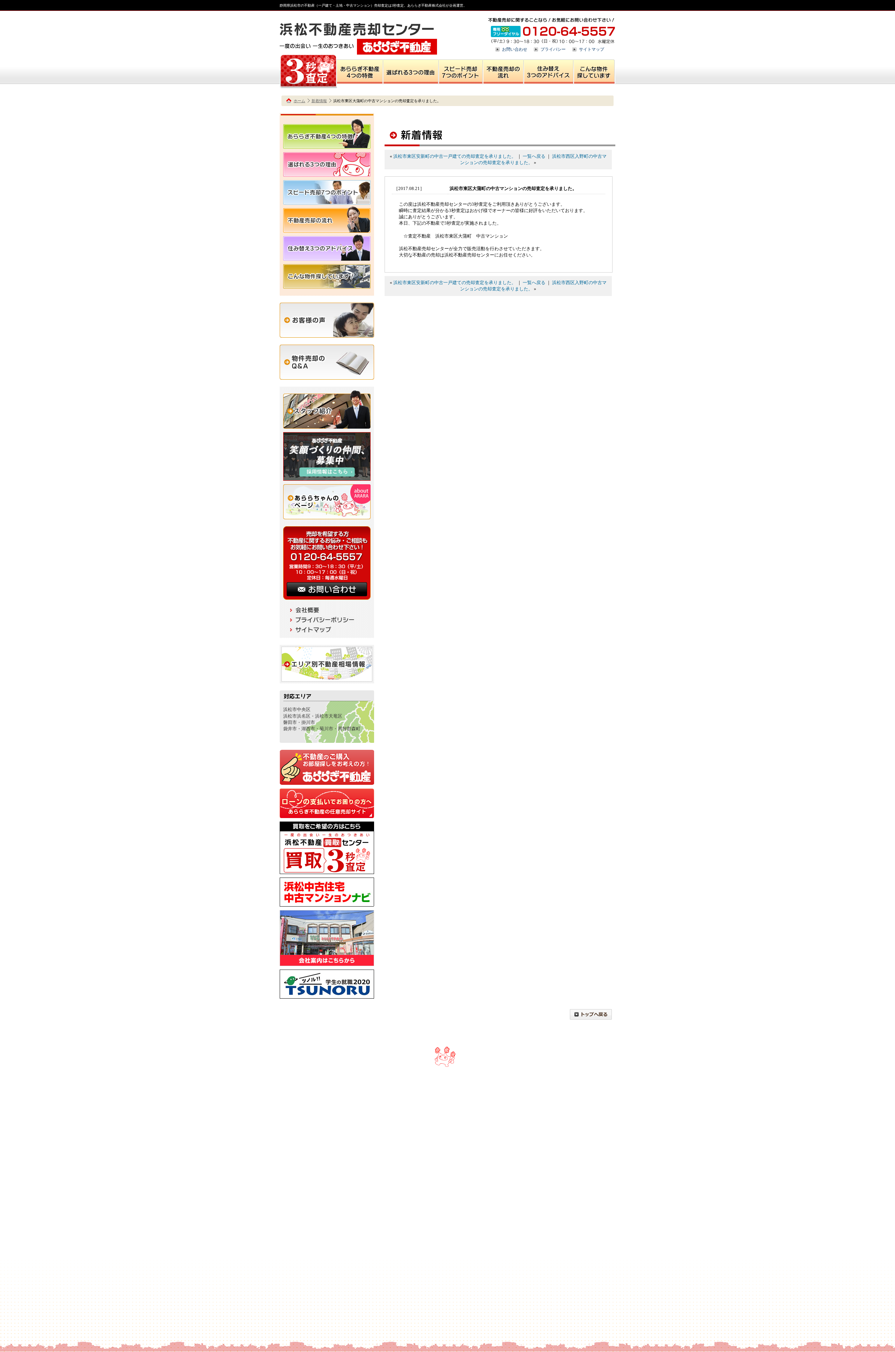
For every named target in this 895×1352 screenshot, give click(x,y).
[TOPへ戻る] (591, 1016)
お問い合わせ (514, 49)
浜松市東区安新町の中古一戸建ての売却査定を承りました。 (454, 156)
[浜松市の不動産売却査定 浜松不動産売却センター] (358, 51)
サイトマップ (591, 49)
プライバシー (553, 49)
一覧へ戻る (534, 156)
